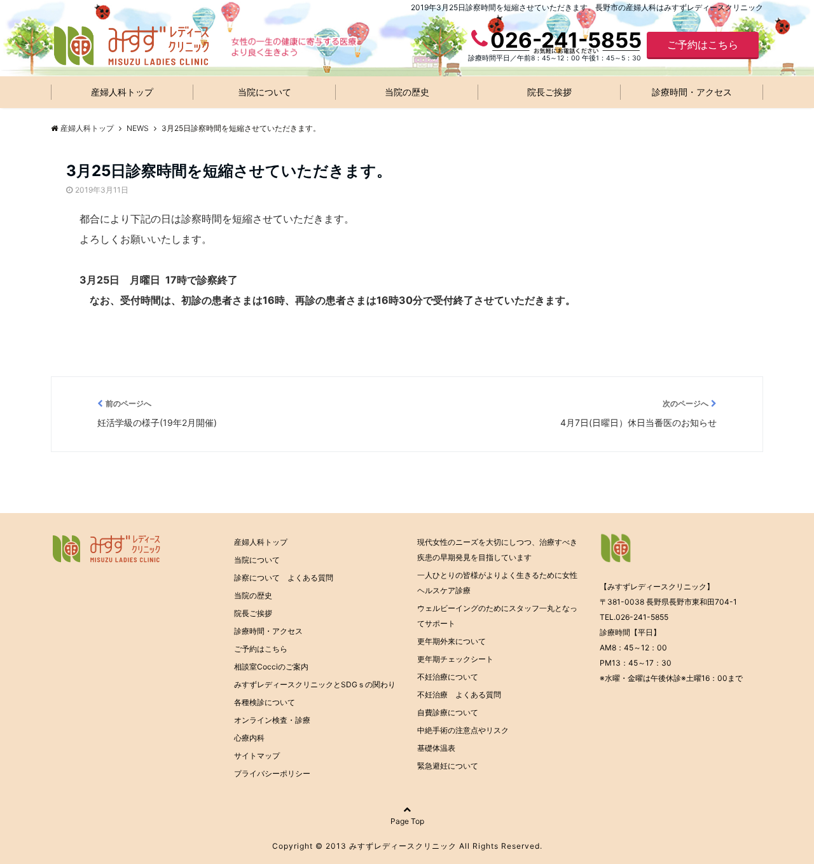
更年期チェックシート (455, 659)
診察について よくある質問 (283, 577)
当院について (264, 91)
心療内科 (249, 738)
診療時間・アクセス (692, 91)
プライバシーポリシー (272, 773)
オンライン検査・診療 (272, 720)
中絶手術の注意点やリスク (463, 730)
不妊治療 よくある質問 (459, 694)
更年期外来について (451, 641)
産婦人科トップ (122, 91)
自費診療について (447, 712)
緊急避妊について (447, 766)
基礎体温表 (436, 748)
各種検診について (264, 702)
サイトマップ (257, 755)
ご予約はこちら (702, 44)
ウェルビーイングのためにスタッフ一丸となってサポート (497, 615)
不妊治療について (447, 677)
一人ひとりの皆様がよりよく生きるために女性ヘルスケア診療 (497, 582)
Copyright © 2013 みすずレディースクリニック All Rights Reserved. (407, 846)
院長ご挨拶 (549, 91)
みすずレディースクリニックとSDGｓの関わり (315, 684)
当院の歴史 (407, 91)
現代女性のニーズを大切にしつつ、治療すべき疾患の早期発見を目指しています (497, 549)
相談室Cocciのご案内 (271, 666)
